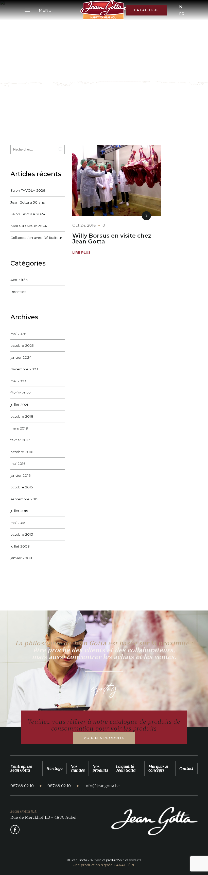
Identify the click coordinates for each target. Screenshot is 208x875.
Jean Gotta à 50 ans (27, 202)
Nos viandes (78, 768)
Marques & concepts (158, 768)
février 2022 (20, 393)
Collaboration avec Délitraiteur (36, 238)
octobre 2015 (21, 487)
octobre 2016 (21, 452)
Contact (186, 768)
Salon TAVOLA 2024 (27, 214)
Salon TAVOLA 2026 (27, 190)
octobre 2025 (22, 345)
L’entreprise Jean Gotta (21, 768)
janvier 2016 (20, 475)
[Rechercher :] (37, 149)
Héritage (54, 768)
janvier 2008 (21, 558)
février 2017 (20, 440)
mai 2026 (18, 334)
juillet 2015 (19, 511)
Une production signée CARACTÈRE (104, 865)
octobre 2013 (21, 534)
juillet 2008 (20, 546)
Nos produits (100, 768)
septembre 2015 (24, 499)
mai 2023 (18, 381)
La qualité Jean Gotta (125, 768)
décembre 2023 (24, 369)
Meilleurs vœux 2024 (28, 226)
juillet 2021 (19, 405)
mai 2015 (17, 523)
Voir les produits (104, 738)
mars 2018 (19, 428)
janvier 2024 (20, 357)
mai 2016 (17, 463)
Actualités (18, 280)
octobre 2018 (21, 416)
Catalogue (146, 10)
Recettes (18, 292)
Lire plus (81, 252)
